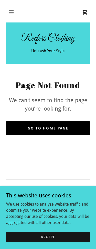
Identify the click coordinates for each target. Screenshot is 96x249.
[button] (11, 12)
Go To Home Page (48, 128)
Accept (48, 237)
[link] (85, 12)
